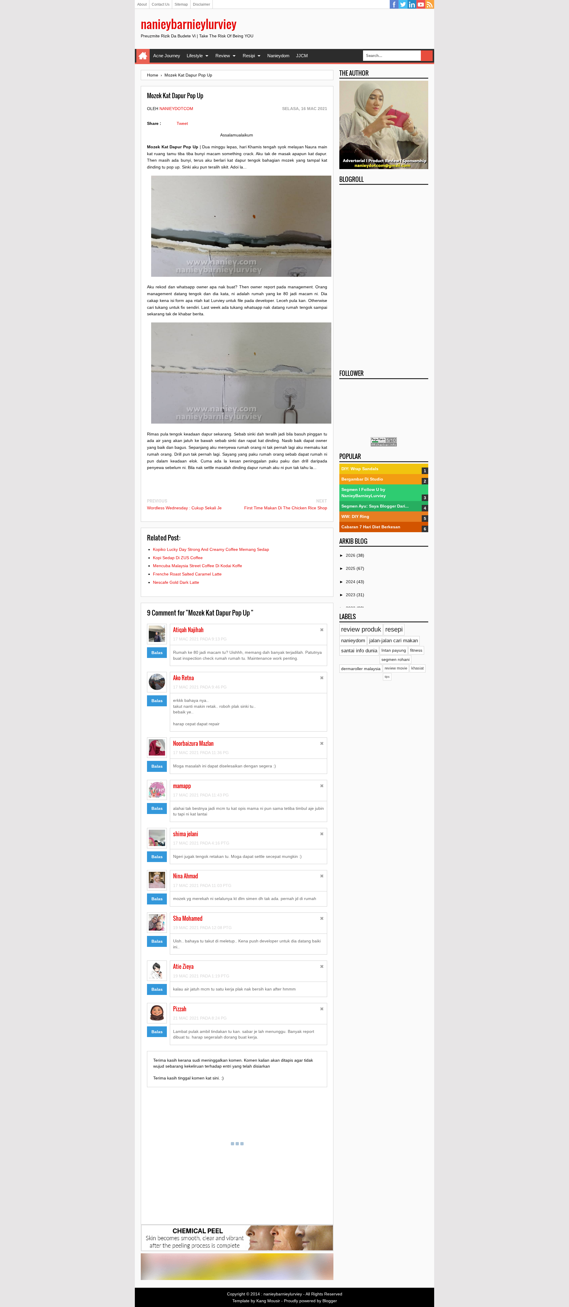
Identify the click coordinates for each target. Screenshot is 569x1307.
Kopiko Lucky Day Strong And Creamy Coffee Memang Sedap (211, 549)
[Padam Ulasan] (322, 630)
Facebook (394, 4)
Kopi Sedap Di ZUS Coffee (178, 557)
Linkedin (411, 4)
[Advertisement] (383, 275)
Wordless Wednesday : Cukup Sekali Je (184, 507)
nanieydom (353, 640)
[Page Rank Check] (384, 445)
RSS (429, 4)
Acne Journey (166, 55)
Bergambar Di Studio (362, 479)
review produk (361, 629)
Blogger (329, 1300)
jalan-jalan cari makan (393, 640)
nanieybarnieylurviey (188, 24)
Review (222, 55)
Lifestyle (195, 55)
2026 (351, 555)
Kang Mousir (268, 1300)
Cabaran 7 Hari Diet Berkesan (370, 526)
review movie (396, 668)
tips (387, 676)
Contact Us (161, 4)
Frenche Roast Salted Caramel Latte (187, 574)
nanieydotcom (176, 108)
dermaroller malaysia (361, 668)
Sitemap (181, 4)
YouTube (420, 4)
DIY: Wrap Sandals (359, 468)
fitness (416, 650)
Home (143, 56)
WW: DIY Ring (355, 516)
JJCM (302, 55)
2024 (351, 581)
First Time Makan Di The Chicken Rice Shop (285, 507)
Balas (157, 652)
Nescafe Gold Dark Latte (176, 582)
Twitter (403, 4)
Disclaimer (201, 4)
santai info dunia (359, 651)
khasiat (417, 668)
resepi (394, 629)
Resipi (249, 55)
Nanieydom (278, 55)
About (142, 4)
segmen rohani (395, 659)
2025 (351, 568)
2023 (351, 594)
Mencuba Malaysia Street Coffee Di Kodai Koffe (197, 565)
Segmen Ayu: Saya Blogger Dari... (375, 506)
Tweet (182, 123)
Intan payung (393, 650)
